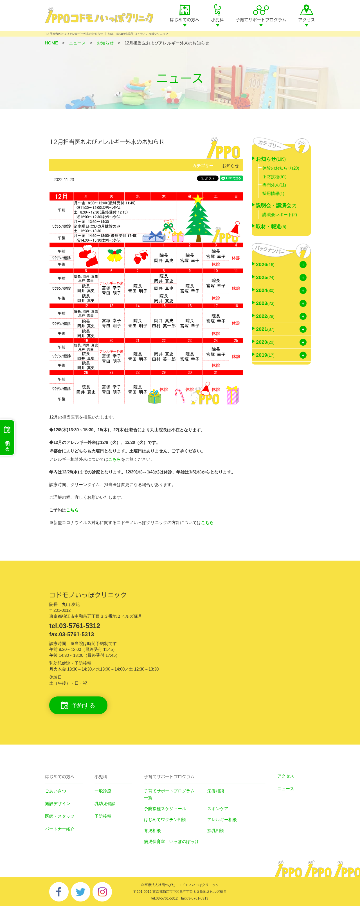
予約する (83, 705)
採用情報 (273, 193)
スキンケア (217, 808)
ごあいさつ (55, 790)
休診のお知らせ (280, 168)
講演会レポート (279, 214)
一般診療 (102, 790)
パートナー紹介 (60, 828)
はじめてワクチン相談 (165, 819)
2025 (265, 277)
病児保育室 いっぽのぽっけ (171, 841)
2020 (265, 342)
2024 (265, 290)
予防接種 (274, 176)
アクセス (306, 20)
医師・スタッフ (60, 816)
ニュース (285, 788)
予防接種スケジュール (165, 808)
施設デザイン (57, 803)
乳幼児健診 (105, 803)
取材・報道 (271, 226)
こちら (114, 459)
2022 (265, 316)
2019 (265, 355)
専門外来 (274, 185)
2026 (265, 264)
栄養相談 (215, 790)
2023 (265, 303)
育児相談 (152, 830)
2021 (265, 329)
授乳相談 (215, 830)
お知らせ (230, 165)
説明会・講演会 (276, 205)
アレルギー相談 (222, 819)
